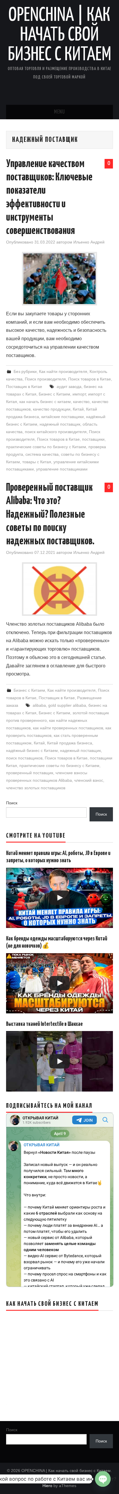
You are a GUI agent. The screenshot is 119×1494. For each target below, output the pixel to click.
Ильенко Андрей (89, 242)
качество (81, 401)
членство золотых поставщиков (35, 788)
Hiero (47, 1485)
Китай (78, 409)
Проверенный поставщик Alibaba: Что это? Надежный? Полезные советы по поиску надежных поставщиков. (50, 514)
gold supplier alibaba (67, 705)
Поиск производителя (45, 379)
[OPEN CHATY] (103, 1479)
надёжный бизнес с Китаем (32, 750)
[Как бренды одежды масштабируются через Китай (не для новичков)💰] (59, 983)
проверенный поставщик (29, 772)
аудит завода (69, 386)
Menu (59, 112)
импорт (79, 394)
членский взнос (88, 780)
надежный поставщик (60, 424)
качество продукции (51, 409)
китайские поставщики (62, 416)
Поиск (11, 803)
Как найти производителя (63, 371)
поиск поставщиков (24, 758)
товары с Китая (36, 461)
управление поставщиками (62, 469)
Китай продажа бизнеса (69, 743)
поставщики (93, 439)
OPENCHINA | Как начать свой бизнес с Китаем (59, 35)
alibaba (39, 705)
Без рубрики (25, 371)
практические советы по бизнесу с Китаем (46, 446)
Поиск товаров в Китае (89, 379)
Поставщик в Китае (24, 386)
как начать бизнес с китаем (45, 401)
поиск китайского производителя (56, 431)
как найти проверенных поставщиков (68, 728)
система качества (42, 454)
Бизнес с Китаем (54, 394)
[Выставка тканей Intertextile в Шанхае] (59, 1061)
